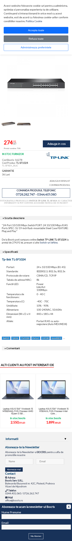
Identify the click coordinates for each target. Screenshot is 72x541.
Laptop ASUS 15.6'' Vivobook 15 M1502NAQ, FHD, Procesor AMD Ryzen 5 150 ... (18, 411)
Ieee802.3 (56, 338)
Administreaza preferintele (36, 47)
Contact (10, 473)
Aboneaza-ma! (14, 469)
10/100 (45, 338)
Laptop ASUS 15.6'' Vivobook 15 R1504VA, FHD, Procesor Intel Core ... (53, 411)
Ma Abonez (36, 536)
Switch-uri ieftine (49, 242)
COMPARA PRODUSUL (59, 185)
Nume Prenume (11, 512)
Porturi (35, 338)
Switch (6, 338)
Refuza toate (36, 38)
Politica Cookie (34, 21)
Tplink (15, 338)
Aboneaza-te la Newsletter (22, 447)
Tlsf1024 (25, 338)
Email (4, 522)
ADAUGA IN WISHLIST (60, 181)
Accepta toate (36, 30)
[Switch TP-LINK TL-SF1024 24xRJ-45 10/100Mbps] (36, 116)
